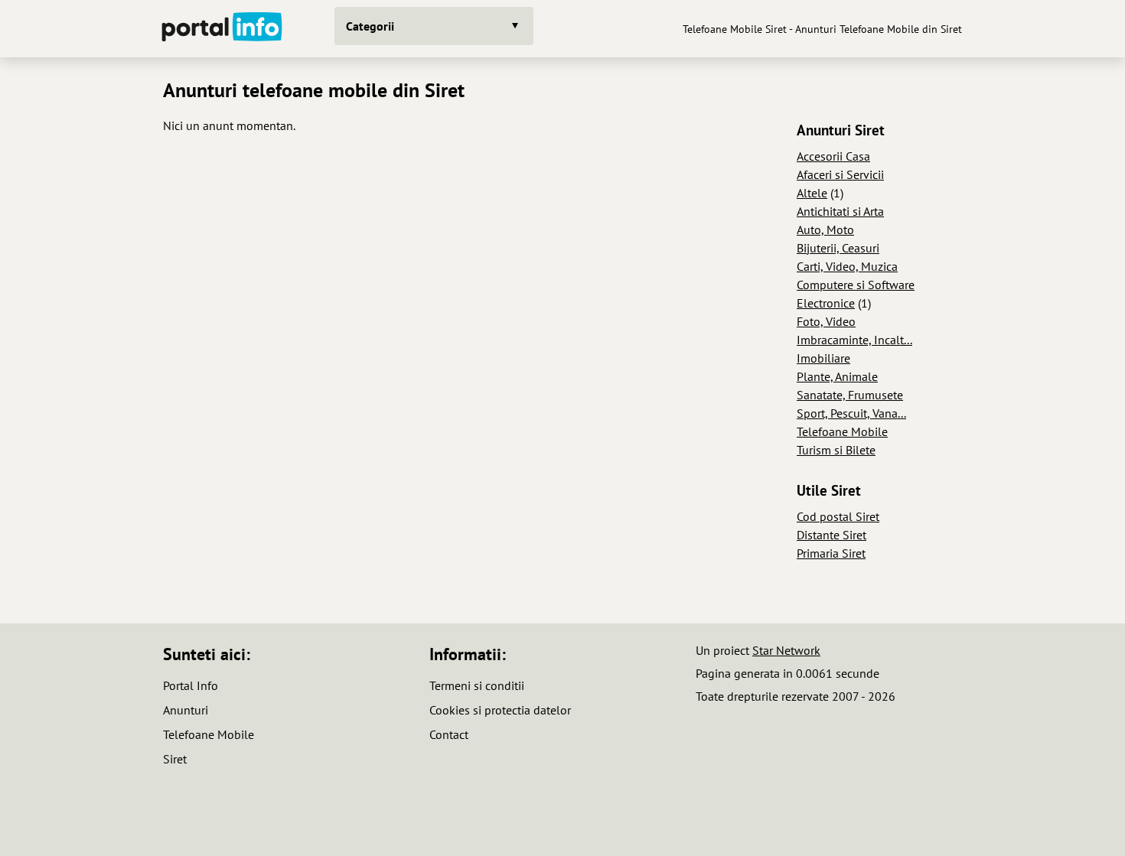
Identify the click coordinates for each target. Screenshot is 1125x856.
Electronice (826, 303)
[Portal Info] (222, 29)
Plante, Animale (837, 376)
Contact (448, 734)
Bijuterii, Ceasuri (838, 247)
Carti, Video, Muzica (847, 266)
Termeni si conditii (476, 685)
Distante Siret (831, 534)
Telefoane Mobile (842, 431)
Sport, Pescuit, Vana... (851, 413)
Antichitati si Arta (840, 211)
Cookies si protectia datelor (500, 710)
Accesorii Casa (833, 156)
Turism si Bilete (836, 449)
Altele (812, 192)
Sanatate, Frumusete (850, 394)
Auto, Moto (825, 229)
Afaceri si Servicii (840, 174)
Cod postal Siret (838, 516)
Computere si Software (856, 284)
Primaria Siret (831, 553)
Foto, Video (826, 321)
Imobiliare (823, 358)
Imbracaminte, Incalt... (854, 339)
